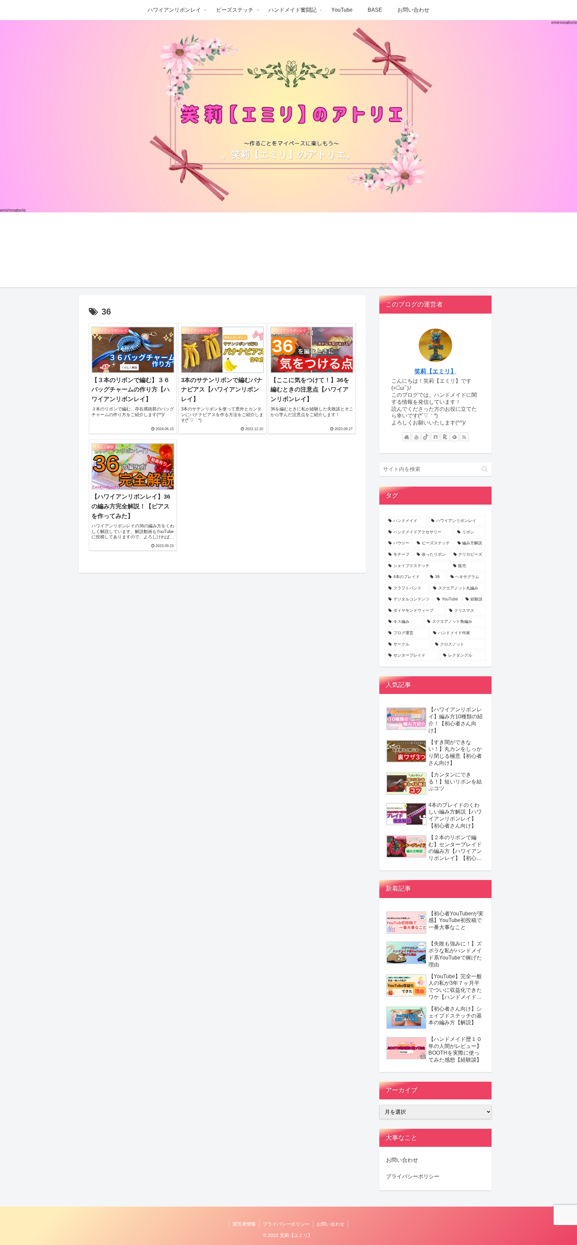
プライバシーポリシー (412, 1176)
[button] (485, 469)
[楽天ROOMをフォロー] (445, 436)
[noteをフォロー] (435, 436)
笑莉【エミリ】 (435, 371)
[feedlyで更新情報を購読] (454, 436)
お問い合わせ (402, 1160)
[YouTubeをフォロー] (416, 436)
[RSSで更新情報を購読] (464, 436)
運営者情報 (244, 1224)
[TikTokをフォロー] (425, 436)
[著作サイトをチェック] (406, 436)
